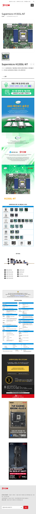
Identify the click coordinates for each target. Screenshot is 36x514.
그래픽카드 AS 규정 (19, 1)
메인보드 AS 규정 (12, 1)
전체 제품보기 (31, 68)
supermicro (11, 70)
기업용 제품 (14, 68)
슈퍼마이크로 (22, 70)
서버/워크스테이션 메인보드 (22, 68)
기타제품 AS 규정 (27, 1)
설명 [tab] (5, 76)
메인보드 (16, 70)
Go (26, 507)
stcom (5, 70)
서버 (19, 70)
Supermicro (9, 68)
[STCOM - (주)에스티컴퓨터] (6, 5)
